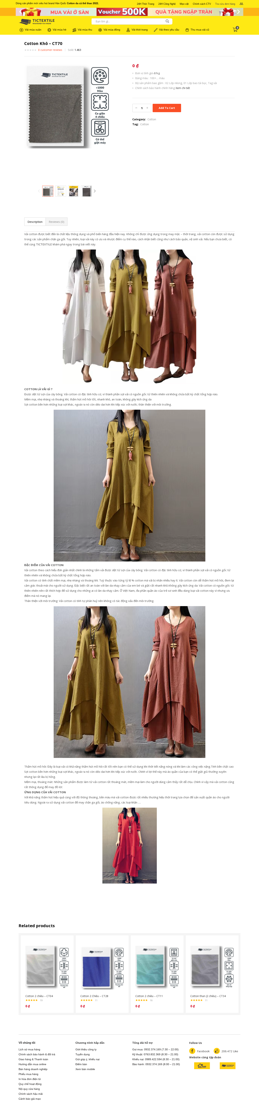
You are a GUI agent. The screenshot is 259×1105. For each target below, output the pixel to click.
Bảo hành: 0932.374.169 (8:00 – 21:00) (156, 1064)
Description (34, 222)
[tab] (35, 221)
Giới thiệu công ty (86, 1049)
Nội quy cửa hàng (29, 1088)
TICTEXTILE (44, 244)
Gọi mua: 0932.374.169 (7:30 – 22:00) (155, 1049)
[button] (145, 4)
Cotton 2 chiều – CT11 (149, 996)
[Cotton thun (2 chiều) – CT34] (212, 967)
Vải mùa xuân (33, 29)
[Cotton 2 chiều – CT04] (47, 967)
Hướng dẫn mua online (32, 1064)
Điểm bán (81, 1064)
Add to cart (167, 108)
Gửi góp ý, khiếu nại (87, 1059)
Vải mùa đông (112, 29)
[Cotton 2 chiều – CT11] (157, 967)
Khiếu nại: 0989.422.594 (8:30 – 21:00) (156, 1059)
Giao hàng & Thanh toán (33, 1059)
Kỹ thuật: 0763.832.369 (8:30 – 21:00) (155, 1054)
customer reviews (50, 50)
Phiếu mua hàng (28, 1074)
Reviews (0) (56, 222)
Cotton (152, 119)
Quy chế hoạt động (30, 1083)
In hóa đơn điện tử (30, 1079)
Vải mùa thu (85, 29)
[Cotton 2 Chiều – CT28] (102, 967)
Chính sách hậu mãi (31, 1093)
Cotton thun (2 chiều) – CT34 (208, 996)
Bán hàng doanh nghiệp (33, 1069)
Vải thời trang (140, 29)
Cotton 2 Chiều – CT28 (94, 996)
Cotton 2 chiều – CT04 (39, 996)
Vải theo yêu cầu (169, 29)
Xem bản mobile (85, 1069)
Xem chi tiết (183, 88)
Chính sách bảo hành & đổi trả (37, 1054)
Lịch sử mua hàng (29, 1049)
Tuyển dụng (82, 1054)
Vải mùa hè (59, 29)
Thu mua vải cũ (200, 29)
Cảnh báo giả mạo (30, 1098)
